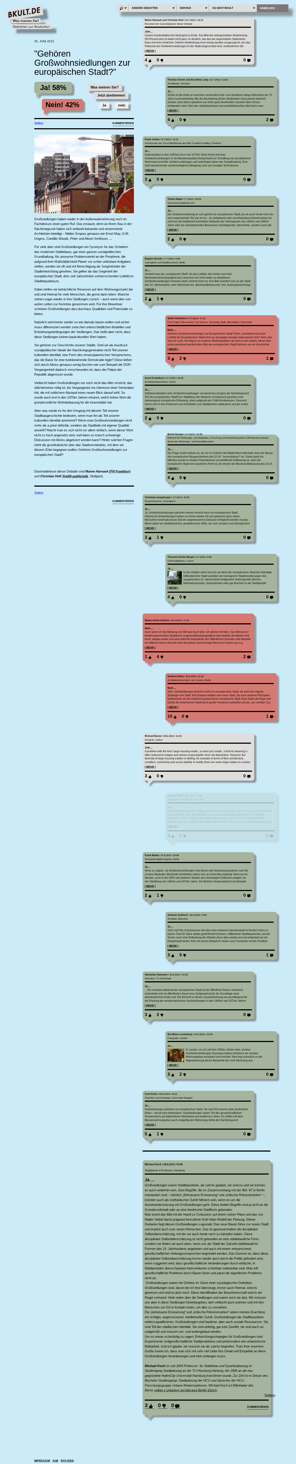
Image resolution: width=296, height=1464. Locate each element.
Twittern (38, 123)
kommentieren (258, 1406)
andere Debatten (145, 8)
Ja (104, 105)
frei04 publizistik (75, 476)
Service (185, 8)
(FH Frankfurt (119, 471)
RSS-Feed (67, 1460)
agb (55, 1460)
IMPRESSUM (42, 1460)
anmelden (267, 8)
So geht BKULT (222, 8)
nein (121, 105)
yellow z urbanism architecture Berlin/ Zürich (185, 1390)
